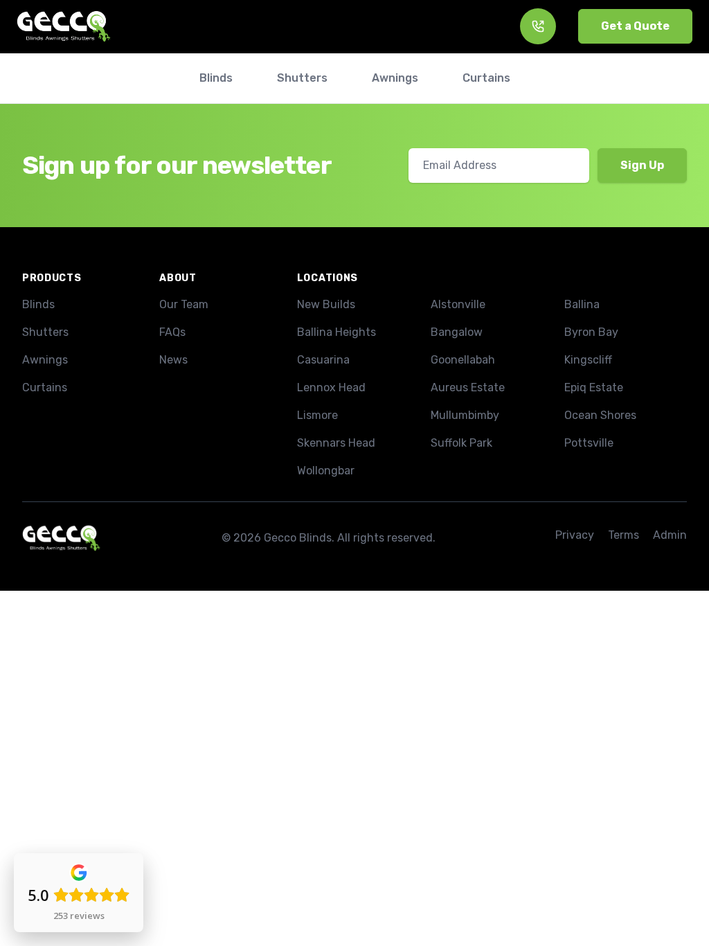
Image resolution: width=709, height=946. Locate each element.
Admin (670, 535)
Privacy (574, 535)
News (173, 359)
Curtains (44, 387)
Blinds (38, 304)
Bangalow (457, 332)
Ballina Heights (336, 332)
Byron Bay (591, 332)
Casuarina (323, 359)
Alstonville (458, 304)
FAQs (172, 332)
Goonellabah (463, 359)
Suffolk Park (461, 442)
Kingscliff (588, 359)
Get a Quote (635, 26)
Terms (623, 535)
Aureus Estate (468, 387)
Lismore (317, 415)
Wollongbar (325, 470)
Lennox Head (331, 387)
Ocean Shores (600, 415)
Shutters (45, 332)
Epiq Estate (593, 387)
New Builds (326, 304)
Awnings (45, 359)
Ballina (582, 304)
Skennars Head (336, 442)
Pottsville (588, 442)
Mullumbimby (465, 415)
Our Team (183, 304)
